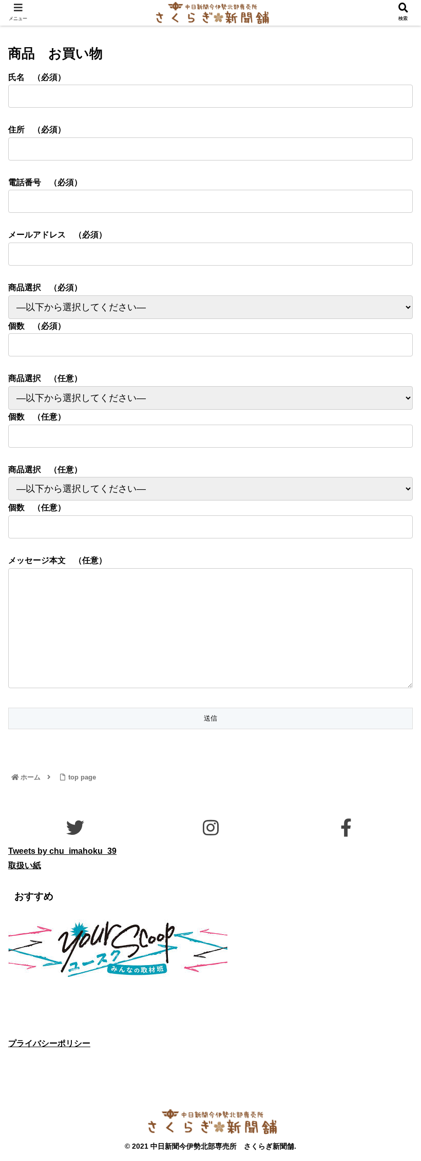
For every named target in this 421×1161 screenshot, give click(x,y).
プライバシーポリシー (49, 1043)
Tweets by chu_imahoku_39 (62, 851)
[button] (389, 942)
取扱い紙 (24, 865)
